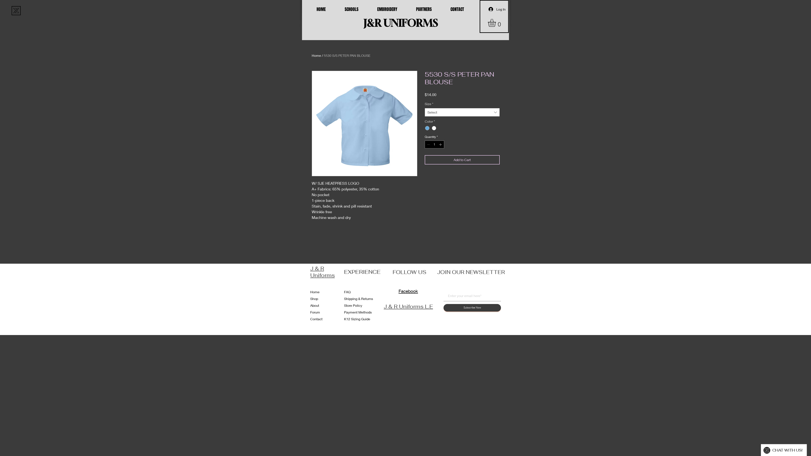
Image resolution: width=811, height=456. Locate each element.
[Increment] (441, 144)
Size (429, 104)
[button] (496, 23)
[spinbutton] (434, 144)
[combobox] (462, 112)
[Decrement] (428, 144)
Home (316, 55)
